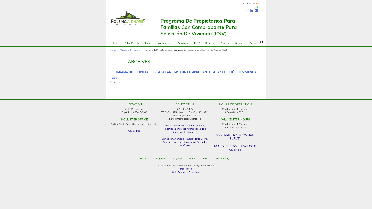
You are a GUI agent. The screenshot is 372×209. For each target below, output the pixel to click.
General (239, 43)
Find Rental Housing (204, 43)
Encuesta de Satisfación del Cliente (235, 147)
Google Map (134, 130)
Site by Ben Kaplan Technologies (186, 172)
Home (115, 43)
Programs (183, 43)
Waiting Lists (164, 43)
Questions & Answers (130, 50)
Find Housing (222, 158)
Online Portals (132, 43)
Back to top (186, 168)
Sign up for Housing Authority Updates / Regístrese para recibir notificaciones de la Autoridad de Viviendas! (184, 129)
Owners (225, 43)
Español (253, 43)
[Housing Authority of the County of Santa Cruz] (128, 19)
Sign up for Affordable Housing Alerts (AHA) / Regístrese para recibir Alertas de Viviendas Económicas (185, 142)
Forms (148, 43)
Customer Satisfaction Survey (235, 136)
